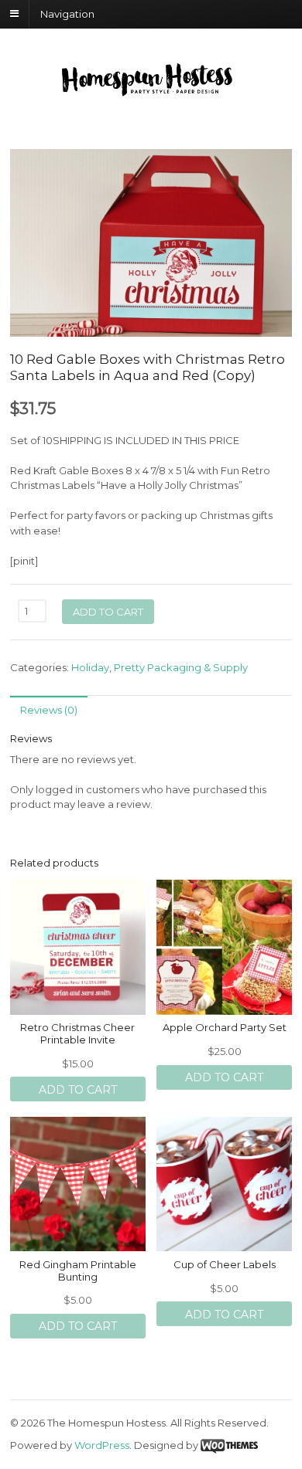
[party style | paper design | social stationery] (151, 91)
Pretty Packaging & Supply (181, 667)
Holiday (90, 667)
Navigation (67, 13)
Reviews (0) (48, 710)
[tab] (49, 709)
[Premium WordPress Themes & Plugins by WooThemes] (229, 1445)
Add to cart (108, 612)
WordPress (101, 1445)
